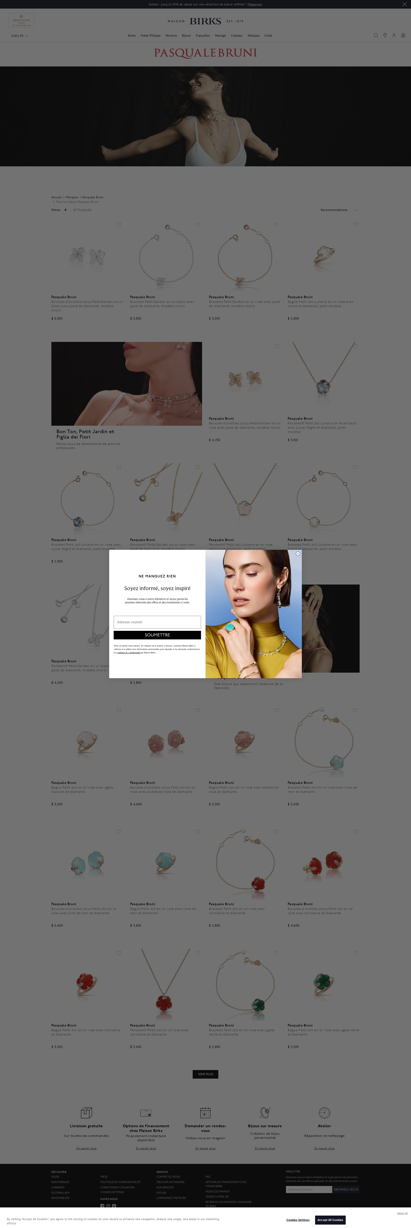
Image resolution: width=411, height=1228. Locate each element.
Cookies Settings (298, 1220)
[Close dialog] (298, 554)
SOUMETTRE (157, 635)
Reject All (402, 1213)
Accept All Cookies (330, 1220)
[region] (205, 1217)
